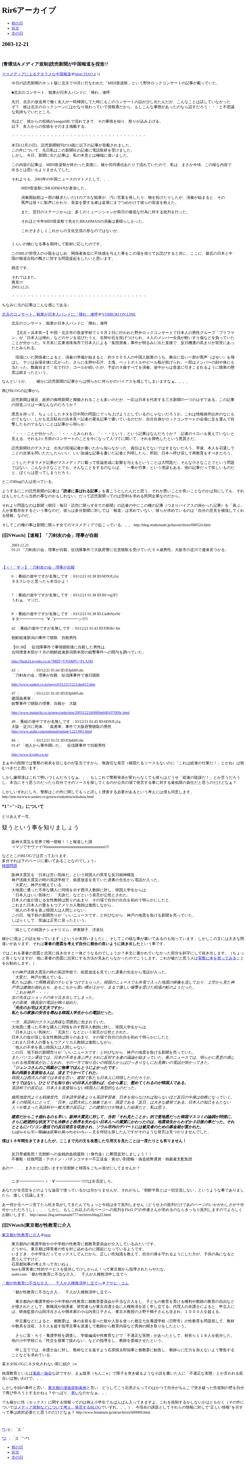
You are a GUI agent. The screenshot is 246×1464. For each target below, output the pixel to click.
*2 (4, 1438)
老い (75, 1393)
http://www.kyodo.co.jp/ (30, 754)
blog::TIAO (84, 74)
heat (47, 1235)
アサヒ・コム (117, 1283)
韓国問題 (9, 866)
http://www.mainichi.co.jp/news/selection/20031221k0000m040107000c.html (70, 713)
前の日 (17, 23)
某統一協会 (42, 1373)
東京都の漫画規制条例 (67, 1388)
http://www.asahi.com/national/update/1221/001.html (52, 731)
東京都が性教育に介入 (21, 1235)
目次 (15, 28)
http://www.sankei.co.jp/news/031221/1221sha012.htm (53, 684)
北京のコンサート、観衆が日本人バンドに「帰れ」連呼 (50, 314)
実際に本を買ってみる (217, 958)
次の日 (17, 33)
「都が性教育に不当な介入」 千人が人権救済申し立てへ (52, 1283)
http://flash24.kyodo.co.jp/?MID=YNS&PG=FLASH (52, 661)
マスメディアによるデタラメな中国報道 (36, 74)
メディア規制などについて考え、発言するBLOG (59, 1407)
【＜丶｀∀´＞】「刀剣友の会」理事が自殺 (38, 567)
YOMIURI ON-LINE (119, 314)
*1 (4, 1429)
